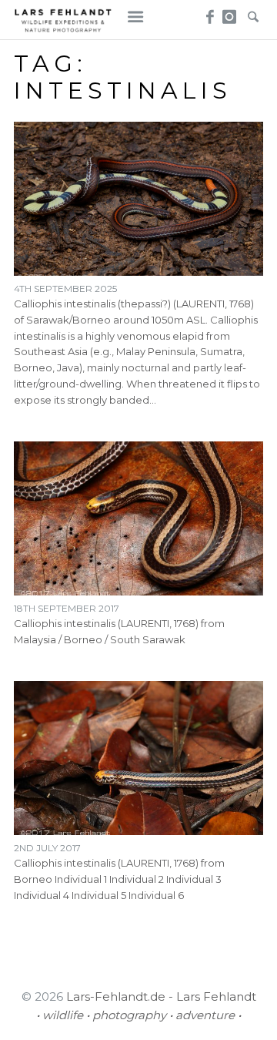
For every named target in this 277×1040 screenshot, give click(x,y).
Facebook (208, 12)
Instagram (230, 12)
